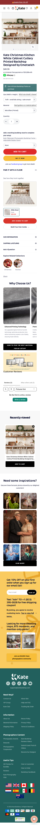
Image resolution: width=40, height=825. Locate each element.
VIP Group (6, 702)
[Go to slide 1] (13, 49)
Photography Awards (10, 739)
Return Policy (25, 719)
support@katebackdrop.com (20, 688)
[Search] (9, 8)
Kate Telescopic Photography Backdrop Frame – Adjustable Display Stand (20, 139)
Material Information (10, 723)
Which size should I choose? (28, 94)
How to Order (25, 768)
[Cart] (35, 8)
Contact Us (7, 699)
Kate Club (6, 706)
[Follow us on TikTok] (19, 683)
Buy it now (20, 158)
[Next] (36, 31)
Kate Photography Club (9, 776)
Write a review (20, 400)
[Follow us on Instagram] (14, 683)
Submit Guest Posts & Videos (28, 747)
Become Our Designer (28, 752)
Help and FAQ (25, 702)
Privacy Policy (26, 723)
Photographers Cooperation (8, 748)
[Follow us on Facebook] (8, 683)
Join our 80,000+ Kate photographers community (21, 657)
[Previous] (4, 31)
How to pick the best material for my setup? (20, 346)
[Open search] (5, 389)
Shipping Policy (8, 726)
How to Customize (27, 764)
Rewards (6, 743)
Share (5, 276)
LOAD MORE (20, 563)
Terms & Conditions (27, 726)
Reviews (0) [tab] (8, 383)
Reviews (6, 771)
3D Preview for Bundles (8, 765)
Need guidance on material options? (25, 105)
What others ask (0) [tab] (27, 383)
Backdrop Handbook (28, 772)
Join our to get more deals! (20, 164)
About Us (6, 719)
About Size (24, 699)
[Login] (31, 8)
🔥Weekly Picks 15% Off (20, 2)
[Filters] (11, 389)
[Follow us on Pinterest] (25, 683)
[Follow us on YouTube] (30, 683)
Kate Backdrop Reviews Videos (26, 740)
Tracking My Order (27, 706)
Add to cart (20, 464)
